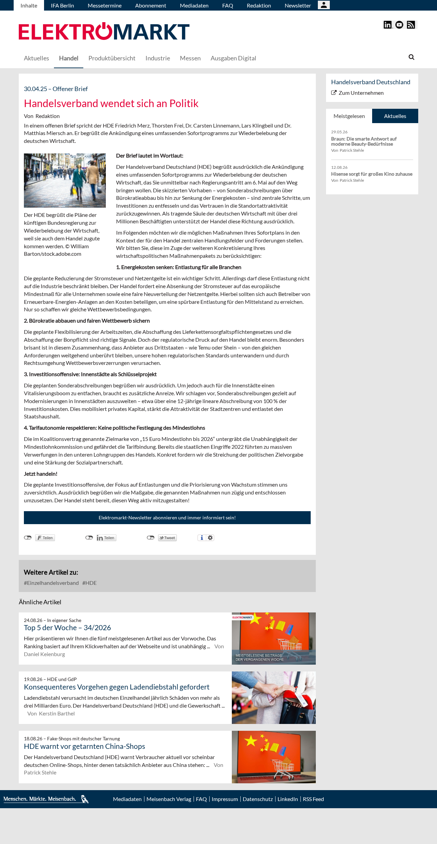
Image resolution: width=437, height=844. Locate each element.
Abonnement (150, 5)
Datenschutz (258, 799)
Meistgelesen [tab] (349, 116)
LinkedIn (288, 799)
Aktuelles (36, 58)
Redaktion (259, 5)
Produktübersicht (112, 58)
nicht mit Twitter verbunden (151, 538)
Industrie (157, 58)
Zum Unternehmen (361, 92)
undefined (89, 538)
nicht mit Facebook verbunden (28, 538)
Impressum (225, 799)
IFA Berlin (62, 5)
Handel (69, 58)
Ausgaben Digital (233, 58)
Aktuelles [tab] (395, 116)
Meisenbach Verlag (168, 799)
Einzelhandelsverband (52, 582)
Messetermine (105, 5)
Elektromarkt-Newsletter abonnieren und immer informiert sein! (167, 517)
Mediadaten (194, 5)
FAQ (227, 5)
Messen (190, 58)
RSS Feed (313, 799)
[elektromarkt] (104, 32)
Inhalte (28, 5)
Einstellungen (210, 537)
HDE (90, 582)
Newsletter (298, 5)
